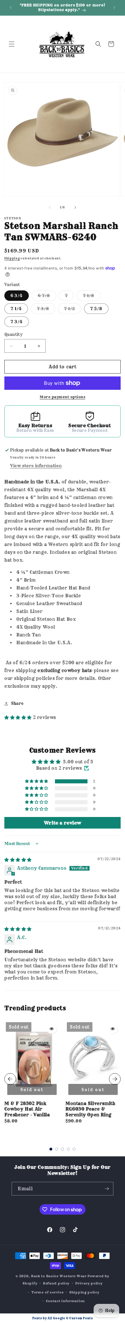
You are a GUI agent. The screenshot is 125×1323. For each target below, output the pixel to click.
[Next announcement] (114, 7)
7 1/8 (91, 297)
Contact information (65, 1301)
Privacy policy (89, 1283)
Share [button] (17, 703)
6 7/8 (47, 297)
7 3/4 (16, 321)
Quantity (13, 334)
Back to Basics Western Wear (59, 1276)
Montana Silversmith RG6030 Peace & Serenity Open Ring (90, 1109)
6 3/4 (16, 295)
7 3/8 (46, 310)
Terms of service (47, 1292)
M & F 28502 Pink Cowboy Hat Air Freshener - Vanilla (27, 1109)
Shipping (12, 258)
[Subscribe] (106, 1188)
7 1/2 (72, 310)
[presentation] (10, 1079)
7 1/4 (16, 308)
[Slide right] (75, 207)
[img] (18, 859)
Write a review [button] (62, 823)
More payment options (62, 397)
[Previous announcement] (10, 7)
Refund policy (56, 1283)
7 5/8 (96, 308)
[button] (11, 44)
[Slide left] (49, 207)
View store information (36, 465)
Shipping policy (84, 1292)
